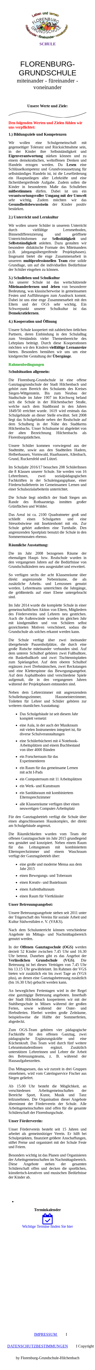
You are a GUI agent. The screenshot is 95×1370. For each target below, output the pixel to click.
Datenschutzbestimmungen (37, 1346)
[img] (47, 25)
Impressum (46, 1334)
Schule (47, 44)
